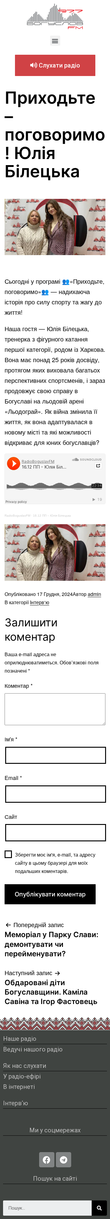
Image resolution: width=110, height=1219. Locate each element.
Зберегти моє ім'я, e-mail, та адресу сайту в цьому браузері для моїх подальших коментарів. (55, 862)
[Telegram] (63, 1159)
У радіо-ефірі (22, 1076)
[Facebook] (46, 1159)
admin (94, 593)
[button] (55, 41)
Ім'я (11, 739)
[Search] (99, 1208)
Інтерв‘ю (39, 602)
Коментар (19, 685)
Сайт (11, 816)
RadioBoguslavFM (17, 515)
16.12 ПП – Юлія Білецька (52, 515)
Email (13, 777)
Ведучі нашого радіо (33, 1049)
